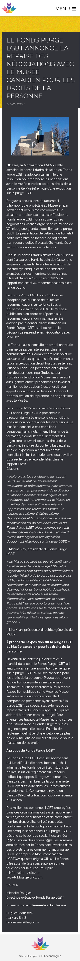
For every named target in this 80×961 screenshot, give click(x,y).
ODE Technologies (49, 956)
